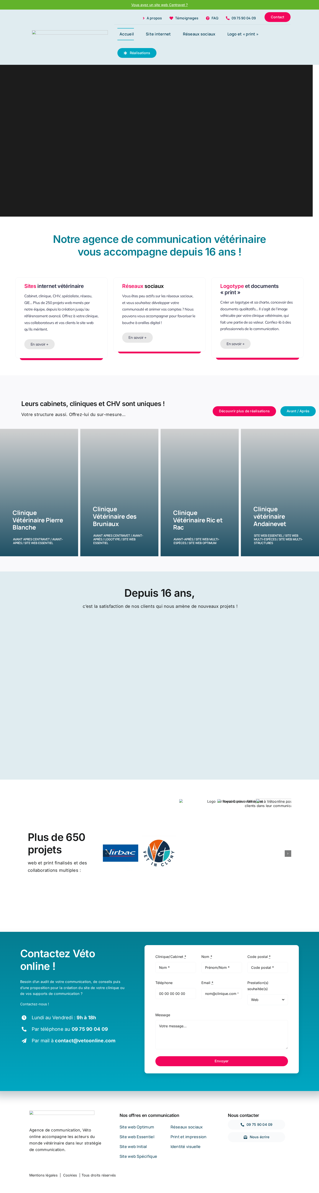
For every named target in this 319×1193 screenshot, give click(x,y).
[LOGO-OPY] (70, 32)
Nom (206, 956)
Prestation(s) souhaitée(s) (258, 986)
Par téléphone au (70, 1029)
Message (162, 1015)
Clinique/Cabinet (170, 956)
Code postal (259, 956)
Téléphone (164, 983)
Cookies (70, 1175)
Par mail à (74, 1040)
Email (207, 983)
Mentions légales (43, 1175)
